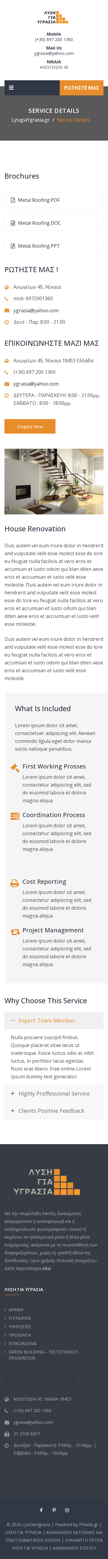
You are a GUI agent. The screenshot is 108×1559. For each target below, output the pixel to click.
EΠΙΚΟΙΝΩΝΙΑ (23, 1343)
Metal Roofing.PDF (38, 200)
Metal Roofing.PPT (38, 246)
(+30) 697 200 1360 (54, 39)
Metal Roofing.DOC (39, 223)
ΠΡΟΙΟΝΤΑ (20, 1335)
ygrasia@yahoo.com (54, 53)
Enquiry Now (30, 426)
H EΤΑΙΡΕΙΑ (20, 1318)
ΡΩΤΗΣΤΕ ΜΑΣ (81, 87)
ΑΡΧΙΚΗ (16, 1309)
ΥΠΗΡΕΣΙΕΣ (20, 1326)
